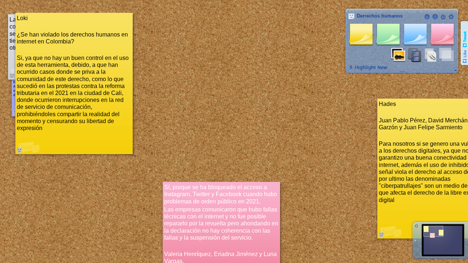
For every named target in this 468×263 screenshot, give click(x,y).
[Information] (427, 17)
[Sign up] (451, 17)
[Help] (435, 17)
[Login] (443, 17)
